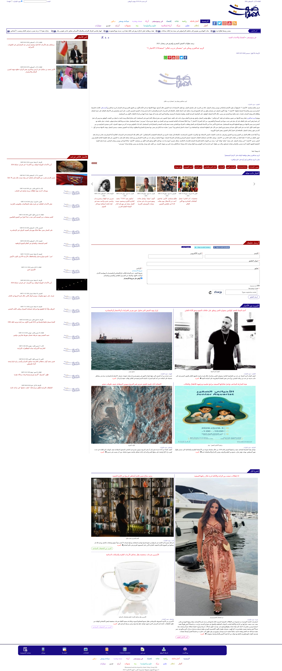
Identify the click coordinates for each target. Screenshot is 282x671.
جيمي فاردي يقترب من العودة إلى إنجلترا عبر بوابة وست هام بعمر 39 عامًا (31, 178)
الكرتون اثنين (31, 269)
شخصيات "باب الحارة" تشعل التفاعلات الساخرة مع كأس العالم (188, 201)
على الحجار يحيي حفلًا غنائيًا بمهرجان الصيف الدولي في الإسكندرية (31, 230)
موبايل (43, 653)
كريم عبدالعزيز (251, 118)
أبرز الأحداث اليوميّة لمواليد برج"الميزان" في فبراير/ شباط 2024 (31, 283)
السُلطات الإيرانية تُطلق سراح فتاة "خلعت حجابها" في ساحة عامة (31, 388)
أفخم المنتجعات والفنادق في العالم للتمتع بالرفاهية (31, 243)
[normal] (105, 37)
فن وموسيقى (251, 37)
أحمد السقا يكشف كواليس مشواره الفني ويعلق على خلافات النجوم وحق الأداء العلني (215, 310)
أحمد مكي (104, 108)
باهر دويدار (178, 167)
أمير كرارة (198, 167)
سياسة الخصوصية (25, 653)
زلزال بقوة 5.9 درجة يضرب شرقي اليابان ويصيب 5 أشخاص (63, 31)
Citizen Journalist (125, 653)
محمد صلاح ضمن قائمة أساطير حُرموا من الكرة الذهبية (132, 476)
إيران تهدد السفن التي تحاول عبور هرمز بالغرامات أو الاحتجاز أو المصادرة (131, 310)
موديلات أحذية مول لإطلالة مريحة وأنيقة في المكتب (31, 191)
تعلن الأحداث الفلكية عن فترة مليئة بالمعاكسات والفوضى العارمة (31, 204)
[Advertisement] (108, 10)
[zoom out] (108, 37)
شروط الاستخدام (137, 271)
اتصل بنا (64, 653)
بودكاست (185, 653)
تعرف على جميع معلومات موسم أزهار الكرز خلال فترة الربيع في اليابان (31, 296)
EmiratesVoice (242, 167)
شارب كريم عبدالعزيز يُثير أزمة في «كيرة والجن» (245, 159)
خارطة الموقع (164, 653)
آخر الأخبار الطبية (182, 637)
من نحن (143, 653)
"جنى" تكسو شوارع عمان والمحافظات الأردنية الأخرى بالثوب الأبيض (31, 256)
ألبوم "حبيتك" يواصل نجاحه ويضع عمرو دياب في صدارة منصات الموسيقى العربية (146, 201)
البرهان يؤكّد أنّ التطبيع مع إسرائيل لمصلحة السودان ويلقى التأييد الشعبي (31, 309)
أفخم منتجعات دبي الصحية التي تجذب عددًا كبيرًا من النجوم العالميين (31, 217)
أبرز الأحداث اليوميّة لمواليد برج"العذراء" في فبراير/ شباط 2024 (31, 164)
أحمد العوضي (188, 167)
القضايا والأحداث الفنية (237, 37)
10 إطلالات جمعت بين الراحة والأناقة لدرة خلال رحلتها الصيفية (216, 476)
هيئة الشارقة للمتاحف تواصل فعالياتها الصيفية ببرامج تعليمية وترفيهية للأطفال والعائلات (215, 384)
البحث (48, 1)
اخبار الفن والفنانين (210, 167)
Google (9, 1)
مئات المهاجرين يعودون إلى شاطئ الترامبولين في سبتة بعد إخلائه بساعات (218, 31)
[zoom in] (102, 37)
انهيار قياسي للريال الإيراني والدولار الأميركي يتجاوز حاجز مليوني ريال (112, 31)
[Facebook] (221, 248)
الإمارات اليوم (231, 167)
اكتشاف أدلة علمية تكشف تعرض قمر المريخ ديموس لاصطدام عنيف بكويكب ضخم (131, 384)
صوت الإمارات (17, 1)
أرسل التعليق (254, 297)
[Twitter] (202, 248)
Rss (107, 653)
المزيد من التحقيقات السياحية (102, 548)
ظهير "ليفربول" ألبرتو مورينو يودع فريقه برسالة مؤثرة (31, 374)
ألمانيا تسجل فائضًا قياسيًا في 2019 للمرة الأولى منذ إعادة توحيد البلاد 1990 (31, 322)
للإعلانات (86, 653)
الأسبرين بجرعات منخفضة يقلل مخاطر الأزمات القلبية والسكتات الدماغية (132, 555)
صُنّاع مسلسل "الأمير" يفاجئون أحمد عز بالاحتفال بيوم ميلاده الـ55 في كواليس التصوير (167, 201)
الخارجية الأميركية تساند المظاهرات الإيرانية (31, 348)
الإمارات (221, 167)
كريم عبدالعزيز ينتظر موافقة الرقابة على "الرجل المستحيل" (242, 155)
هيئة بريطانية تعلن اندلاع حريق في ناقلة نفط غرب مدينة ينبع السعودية (164, 31)
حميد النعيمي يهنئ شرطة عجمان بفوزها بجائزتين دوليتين (31, 335)
